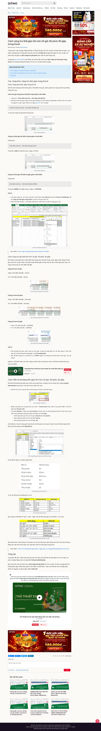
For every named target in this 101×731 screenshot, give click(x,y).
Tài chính (52, 8)
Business (72, 8)
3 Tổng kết (13, 75)
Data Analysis (26, 8)
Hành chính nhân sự (37, 8)
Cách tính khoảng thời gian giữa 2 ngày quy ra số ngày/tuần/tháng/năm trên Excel (43, 549)
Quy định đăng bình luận (22, 670)
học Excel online (19, 59)
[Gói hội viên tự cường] (83, 59)
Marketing (79, 8)
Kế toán (66, 8)
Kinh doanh (87, 8)
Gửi (67, 670)
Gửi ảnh (12, 670)
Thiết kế (46, 8)
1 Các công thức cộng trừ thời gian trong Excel (23, 70)
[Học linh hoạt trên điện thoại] (83, 23)
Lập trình (18, 8)
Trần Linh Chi (23, 47)
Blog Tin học (11, 8)
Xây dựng (59, 8)
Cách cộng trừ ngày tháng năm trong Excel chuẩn (33, 251)
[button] (69, 67)
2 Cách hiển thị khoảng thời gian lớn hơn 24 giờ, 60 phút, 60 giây (28, 73)
